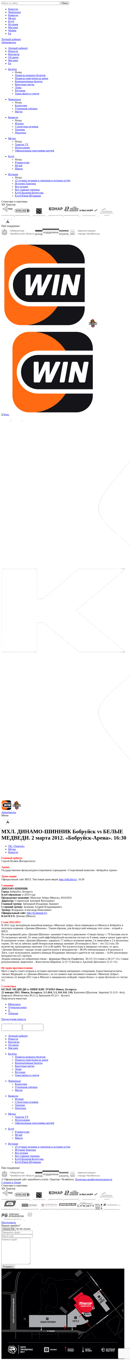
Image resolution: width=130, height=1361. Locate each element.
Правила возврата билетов (30, 75)
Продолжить (8, 1222)
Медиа (12, 18)
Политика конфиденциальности (93, 1179)
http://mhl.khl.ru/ (68, 879)
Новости (13, 9)
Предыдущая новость (13, 1019)
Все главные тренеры (27, 189)
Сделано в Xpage (11, 1182)
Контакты (13, 54)
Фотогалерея (22, 147)
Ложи (18, 87)
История (13, 24)
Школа (19, 168)
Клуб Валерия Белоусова (29, 192)
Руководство (22, 162)
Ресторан (20, 90)
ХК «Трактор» (16, 846)
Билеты (12, 69)
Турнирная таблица (26, 108)
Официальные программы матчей (34, 150)
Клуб (11, 21)
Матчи (19, 111)
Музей (18, 165)
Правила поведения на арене (31, 78)
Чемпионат (14, 12)
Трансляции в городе (27, 93)
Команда (13, 15)
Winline (12, 30)
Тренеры (20, 129)
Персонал (20, 132)
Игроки (19, 123)
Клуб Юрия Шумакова (28, 195)
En (9, 33)
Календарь (21, 105)
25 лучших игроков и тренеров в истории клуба (42, 180)
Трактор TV (22, 144)
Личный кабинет (18, 48)
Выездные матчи (24, 84)
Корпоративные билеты (28, 81)
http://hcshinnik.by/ (37, 913)
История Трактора (25, 183)
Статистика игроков (26, 126)
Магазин (13, 27)
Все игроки (21, 186)
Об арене (13, 57)
